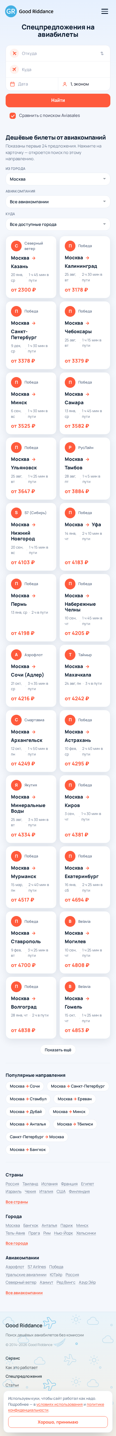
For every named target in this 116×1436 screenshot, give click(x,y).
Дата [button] (23, 84)
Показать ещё (58, 1049)
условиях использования (59, 1404)
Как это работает (22, 1367)
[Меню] (105, 11)
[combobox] (64, 53)
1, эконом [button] (79, 84)
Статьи (12, 1385)
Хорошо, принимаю (58, 1422)
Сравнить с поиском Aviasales (49, 115)
